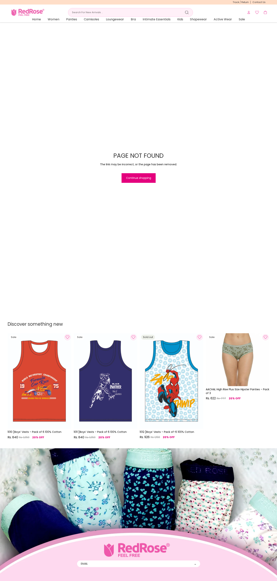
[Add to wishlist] (67, 337)
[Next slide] (65, 381)
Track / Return (241, 2)
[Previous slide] (13, 381)
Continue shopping (138, 178)
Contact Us (259, 2)
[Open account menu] (249, 12)
